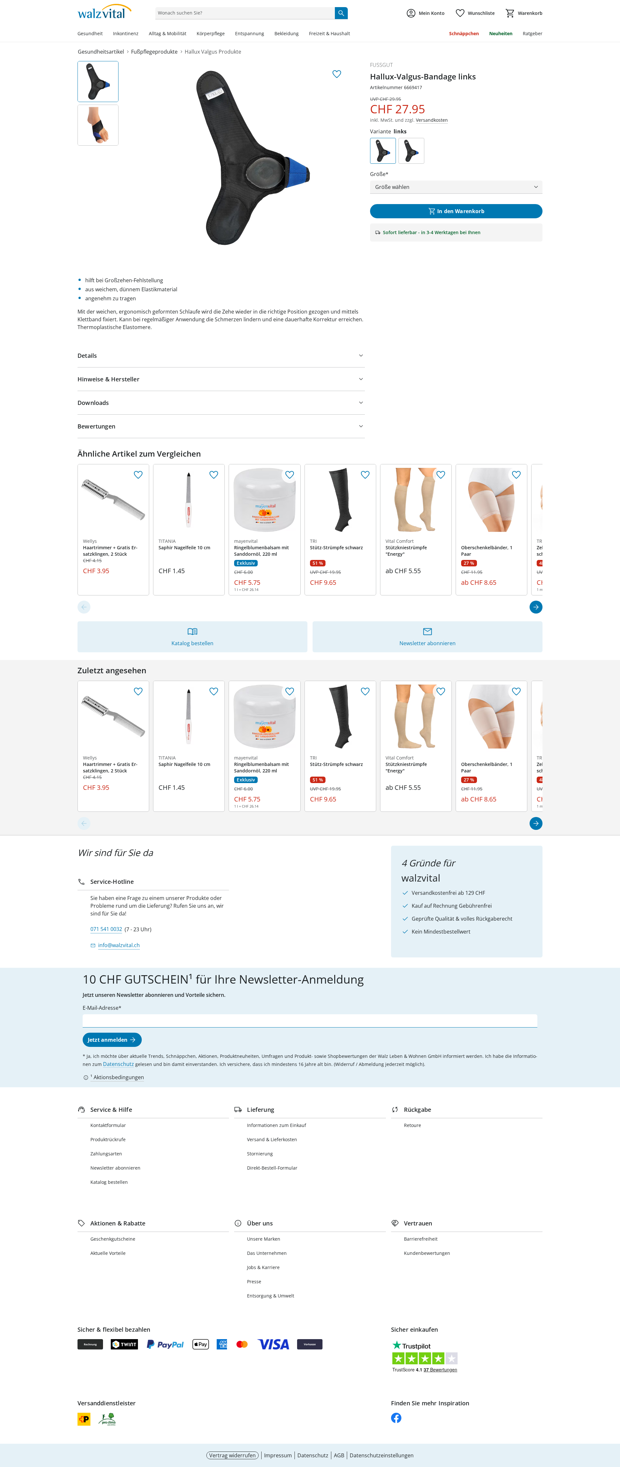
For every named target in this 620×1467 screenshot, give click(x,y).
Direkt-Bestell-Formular (272, 1168)
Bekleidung (286, 33)
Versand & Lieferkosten (272, 1139)
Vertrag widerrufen (232, 1455)
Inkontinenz (126, 33)
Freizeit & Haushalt (329, 33)
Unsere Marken (263, 1239)
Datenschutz (118, 1064)
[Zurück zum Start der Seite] (612, 1420)
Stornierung (260, 1154)
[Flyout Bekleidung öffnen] (301, 34)
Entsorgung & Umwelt (270, 1296)
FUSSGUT (381, 64)
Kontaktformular (108, 1125)
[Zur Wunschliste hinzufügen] (337, 74)
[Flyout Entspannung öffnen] (266, 34)
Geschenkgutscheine (112, 1239)
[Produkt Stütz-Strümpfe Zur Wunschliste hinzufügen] (365, 475)
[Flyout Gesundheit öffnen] (105, 34)
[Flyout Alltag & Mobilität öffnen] (188, 34)
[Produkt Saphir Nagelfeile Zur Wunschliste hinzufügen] (214, 475)
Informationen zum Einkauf (276, 1125)
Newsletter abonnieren (115, 1168)
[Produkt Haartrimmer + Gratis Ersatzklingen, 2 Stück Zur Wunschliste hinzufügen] (138, 475)
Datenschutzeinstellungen (382, 1455)
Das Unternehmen (267, 1253)
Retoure (412, 1125)
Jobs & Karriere (263, 1267)
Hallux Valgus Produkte (213, 51)
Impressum (278, 1455)
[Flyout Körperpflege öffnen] (227, 34)
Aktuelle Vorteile (108, 1253)
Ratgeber (532, 33)
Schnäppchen (464, 33)
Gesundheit (90, 33)
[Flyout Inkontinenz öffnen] (141, 34)
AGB (339, 1455)
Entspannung (249, 33)
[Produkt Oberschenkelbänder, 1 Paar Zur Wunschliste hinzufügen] (516, 475)
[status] (243, 13)
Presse (254, 1281)
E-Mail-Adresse (101, 1007)
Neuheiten (500, 33)
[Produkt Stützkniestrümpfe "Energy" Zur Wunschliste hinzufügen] (441, 475)
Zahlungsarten (106, 1154)
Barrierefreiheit (421, 1239)
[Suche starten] (341, 13)
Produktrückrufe (108, 1139)
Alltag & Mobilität (167, 33)
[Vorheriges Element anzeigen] (84, 607)
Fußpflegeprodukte (154, 51)
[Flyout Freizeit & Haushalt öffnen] (352, 34)
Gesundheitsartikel (101, 51)
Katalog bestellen (109, 1182)
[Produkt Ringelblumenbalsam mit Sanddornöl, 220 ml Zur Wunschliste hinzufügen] (290, 475)
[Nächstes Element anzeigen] (536, 607)
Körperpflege (211, 33)
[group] (253, 158)
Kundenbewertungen (427, 1253)
